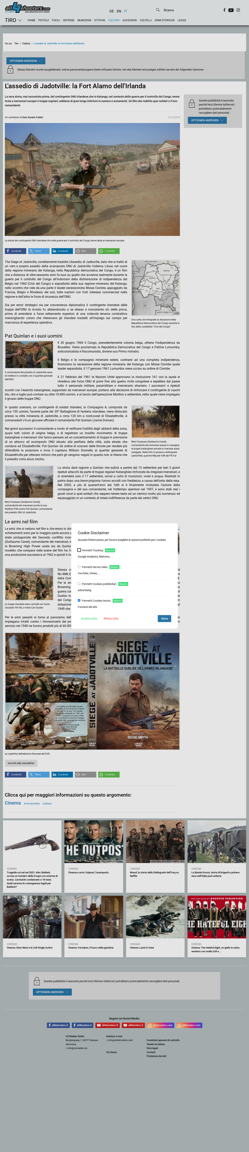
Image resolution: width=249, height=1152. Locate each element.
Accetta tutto (89, 618)
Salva (164, 618)
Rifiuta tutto (111, 618)
